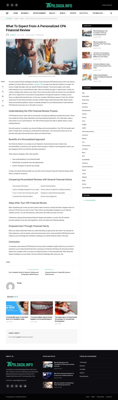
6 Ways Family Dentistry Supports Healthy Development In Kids (102, 77)
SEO (83, 156)
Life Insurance (86, 145)
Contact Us (109, 397)
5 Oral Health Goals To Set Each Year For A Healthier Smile (17, 318)
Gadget (84, 124)
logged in (18, 337)
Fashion (84, 114)
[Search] (111, 13)
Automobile (85, 96)
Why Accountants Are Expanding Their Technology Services (102, 43)
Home (15, 13)
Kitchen (84, 138)
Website (84, 177)
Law (83, 142)
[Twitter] (3, 91)
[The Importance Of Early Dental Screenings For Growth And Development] (66, 308)
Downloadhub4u (90, 200)
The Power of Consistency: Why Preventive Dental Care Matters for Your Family (101, 54)
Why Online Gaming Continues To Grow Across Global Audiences (64, 374)
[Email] (3, 105)
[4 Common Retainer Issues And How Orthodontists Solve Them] (87, 66)
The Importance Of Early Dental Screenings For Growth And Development (66, 319)
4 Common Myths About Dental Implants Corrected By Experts (41, 318)
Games (84, 184)
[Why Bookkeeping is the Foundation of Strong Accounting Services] (87, 33)
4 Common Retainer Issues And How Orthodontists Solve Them (102, 66)
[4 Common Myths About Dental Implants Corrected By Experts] (42, 308)
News (83, 152)
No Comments (31, 35)
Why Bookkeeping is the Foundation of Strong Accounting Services (100, 32)
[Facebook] (3, 87)
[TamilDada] (59, 5)
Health (52, 13)
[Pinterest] (3, 101)
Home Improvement (88, 131)
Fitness (84, 117)
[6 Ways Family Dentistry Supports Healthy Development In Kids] (87, 77)
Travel (84, 173)
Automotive (85, 100)
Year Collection (86, 187)
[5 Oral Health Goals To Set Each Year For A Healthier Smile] (17, 308)
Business (24, 13)
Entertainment (39, 13)
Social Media (86, 159)
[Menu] (7, 13)
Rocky (14, 35)
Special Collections (87, 166)
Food (83, 121)
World (62, 13)
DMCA (93, 397)
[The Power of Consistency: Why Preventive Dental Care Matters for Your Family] (87, 55)
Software (85, 163)
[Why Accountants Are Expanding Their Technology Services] (87, 44)
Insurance (85, 135)
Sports (73, 13)
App (83, 93)
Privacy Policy (100, 397)
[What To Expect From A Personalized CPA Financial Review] (41, 57)
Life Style (83, 13)
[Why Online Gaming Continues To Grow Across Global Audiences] (47, 375)
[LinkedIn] (3, 96)
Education (85, 107)
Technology (98, 13)
